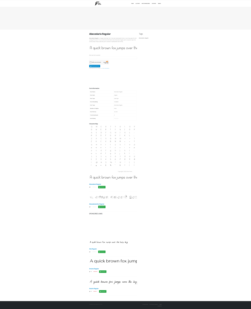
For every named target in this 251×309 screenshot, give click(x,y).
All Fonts (138, 3)
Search (159, 3)
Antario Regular (94, 269)
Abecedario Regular (95, 184)
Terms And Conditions (154, 304)
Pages (161, 304)
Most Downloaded (146, 3)
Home (132, 3)
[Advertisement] (113, 78)
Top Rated (154, 3)
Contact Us (160, 306)
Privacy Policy (145, 304)
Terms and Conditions (105, 68)
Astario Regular (94, 288)
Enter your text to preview (94, 55)
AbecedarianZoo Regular (96, 204)
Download (102, 187)
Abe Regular (93, 249)
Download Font (95, 66)
